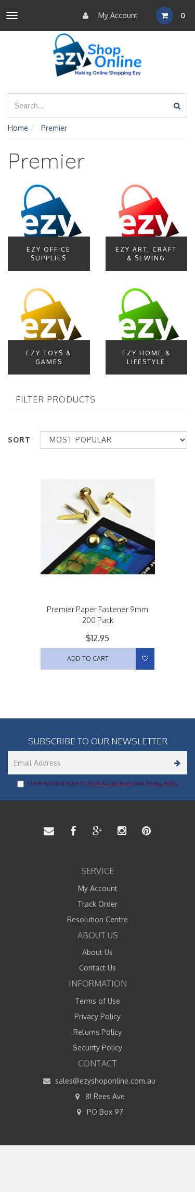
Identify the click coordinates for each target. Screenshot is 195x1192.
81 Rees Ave (104, 1096)
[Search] (177, 105)
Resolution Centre (97, 919)
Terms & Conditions (110, 783)
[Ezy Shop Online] (97, 55)
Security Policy (97, 1047)
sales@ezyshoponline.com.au (104, 1080)
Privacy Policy (161, 783)
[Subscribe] (175, 762)
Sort (19, 439)
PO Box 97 (104, 1111)
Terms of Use (97, 1000)
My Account (117, 15)
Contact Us (97, 967)
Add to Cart (88, 658)
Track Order (97, 903)
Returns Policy (97, 1032)
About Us (97, 952)
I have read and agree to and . (103, 783)
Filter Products (56, 400)
